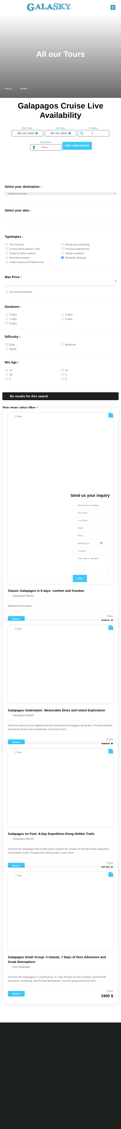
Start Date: (27, 128)
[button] (113, 7)
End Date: (61, 128)
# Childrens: (46, 142)
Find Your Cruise (77, 145)
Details (16, 619)
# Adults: (93, 128)
